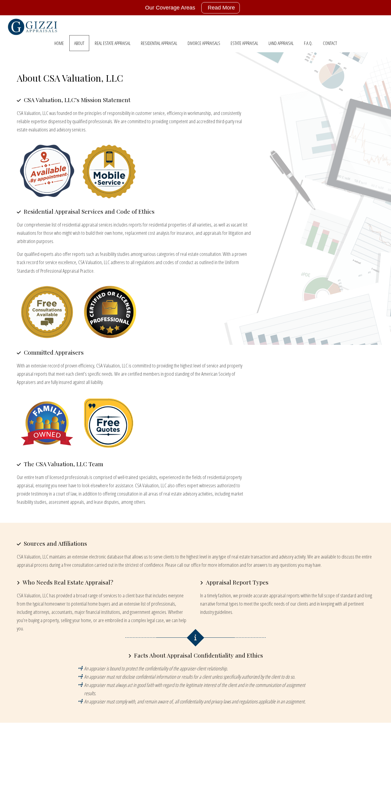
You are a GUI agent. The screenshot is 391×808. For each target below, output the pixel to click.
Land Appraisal (281, 43)
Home (59, 43)
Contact (330, 43)
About (79, 43)
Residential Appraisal (159, 43)
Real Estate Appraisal (112, 43)
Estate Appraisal (244, 43)
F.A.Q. (308, 43)
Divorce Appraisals (204, 43)
